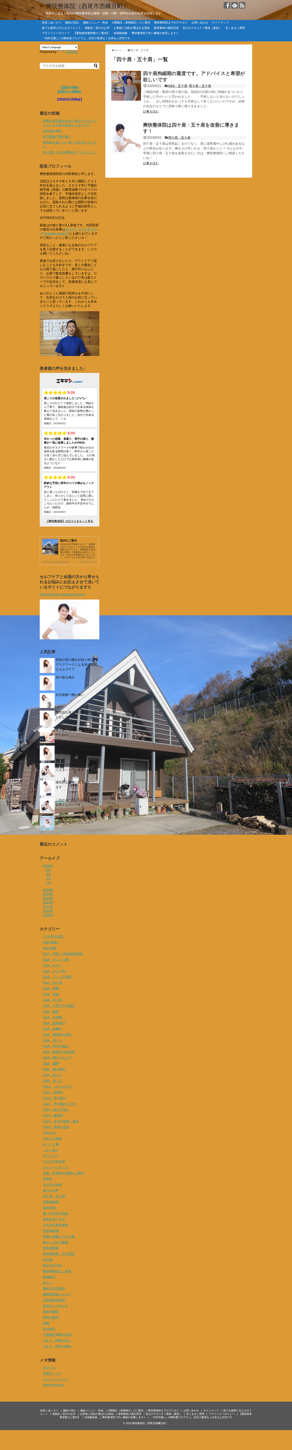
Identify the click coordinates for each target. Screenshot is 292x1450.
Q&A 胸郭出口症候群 (59, 1052)
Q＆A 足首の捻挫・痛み (61, 1121)
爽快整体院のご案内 (57, 1271)
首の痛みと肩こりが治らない (76, 747)
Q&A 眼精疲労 (54, 1023)
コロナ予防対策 (54, 1161)
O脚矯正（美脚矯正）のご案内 (131, 22)
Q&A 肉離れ (52, 1029)
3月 (48, 878)
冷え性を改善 (52, 1184)
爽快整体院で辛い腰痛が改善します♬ (155, 33)
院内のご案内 (68, 540)
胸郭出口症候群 (54, 1288)
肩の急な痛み (52, 131)
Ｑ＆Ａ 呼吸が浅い (57, 1340)
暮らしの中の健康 (55, 1242)
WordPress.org (53, 1385)
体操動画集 (121, 33)
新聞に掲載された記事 (59, 1236)
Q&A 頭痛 (50, 948)
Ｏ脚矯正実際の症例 (57, 1334)
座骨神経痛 (51, 1231)
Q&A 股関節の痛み (57, 1034)
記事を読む (151, 111)
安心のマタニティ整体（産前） (202, 27)
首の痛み (49, 1329)
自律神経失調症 (54, 1300)
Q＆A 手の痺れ (54, 1098)
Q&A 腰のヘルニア (57, 1057)
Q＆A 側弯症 (53, 1092)
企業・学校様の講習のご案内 (63, 1173)
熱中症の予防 (52, 1265)
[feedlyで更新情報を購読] (234, 5)
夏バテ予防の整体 (55, 1213)
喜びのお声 (51, 1190)
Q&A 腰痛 (51, 1063)
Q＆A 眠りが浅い (56, 1109)
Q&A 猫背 (51, 1011)
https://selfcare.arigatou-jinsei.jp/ (62, 594)
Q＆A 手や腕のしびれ (59, 1104)
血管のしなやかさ (55, 1306)
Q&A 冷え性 (52, 1000)
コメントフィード (55, 1379)
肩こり (47, 1282)
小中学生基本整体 (55, 1225)
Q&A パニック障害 (57, 977)
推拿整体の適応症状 (166, 27)
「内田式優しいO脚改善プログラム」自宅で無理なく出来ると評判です (86, 38)
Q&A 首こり (52, 1080)
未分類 (47, 1259)
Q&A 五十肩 (177, 86)
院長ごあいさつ (51, 22)
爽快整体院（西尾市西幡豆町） (87, 6)
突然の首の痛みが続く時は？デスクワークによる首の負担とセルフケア (76, 664)
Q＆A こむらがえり (58, 1086)
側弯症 (47, 1179)
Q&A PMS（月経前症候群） (64, 954)
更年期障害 (51, 1248)
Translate (71, 52)
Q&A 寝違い (51, 942)
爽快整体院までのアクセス (171, 22)
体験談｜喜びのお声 (97, 27)
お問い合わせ (199, 22)
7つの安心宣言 (53, 936)
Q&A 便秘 (51, 994)
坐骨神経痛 (51, 1202)
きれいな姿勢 (52, 1138)
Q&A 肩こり (52, 1040)
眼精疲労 (49, 1277)
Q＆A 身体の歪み (56, 1127)
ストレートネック (55, 1167)
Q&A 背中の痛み (56, 1046)
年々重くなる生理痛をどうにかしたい (70, 152)
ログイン (49, 1367)
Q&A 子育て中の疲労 (59, 1005)
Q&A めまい (52, 965)
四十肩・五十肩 (200, 86)
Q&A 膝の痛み (54, 1069)
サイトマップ (220, 22)
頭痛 (46, 1323)
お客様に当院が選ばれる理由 (132, 27)
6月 (48, 874)
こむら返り (51, 1150)
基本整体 (49, 1207)
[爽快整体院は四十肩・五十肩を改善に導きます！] (126, 137)
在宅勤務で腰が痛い (57, 136)
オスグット (51, 1155)
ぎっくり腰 (51, 1144)
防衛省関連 (51, 1311)
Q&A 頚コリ (52, 1075)
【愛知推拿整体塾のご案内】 (91, 33)
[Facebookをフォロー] (227, 5)
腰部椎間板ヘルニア (57, 1294)
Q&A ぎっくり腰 (56, 959)
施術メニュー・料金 (95, 22)
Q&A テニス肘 (54, 971)
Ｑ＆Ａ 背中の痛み (57, 1346)
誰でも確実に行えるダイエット (61, 27)
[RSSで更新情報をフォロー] (242, 5)
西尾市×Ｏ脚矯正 (70, 91)
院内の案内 (51, 1317)
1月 (48, 882)
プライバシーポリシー (56, 33)
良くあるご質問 (235, 27)
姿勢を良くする (54, 1219)
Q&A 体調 (51, 988)
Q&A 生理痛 (52, 1017)
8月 (48, 870)
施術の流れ (72, 22)
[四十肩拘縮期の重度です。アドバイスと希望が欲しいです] (126, 86)
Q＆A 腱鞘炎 (53, 1115)
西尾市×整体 (69, 87)
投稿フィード (52, 1373)
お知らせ (49, 1132)
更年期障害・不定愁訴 (59, 1254)
